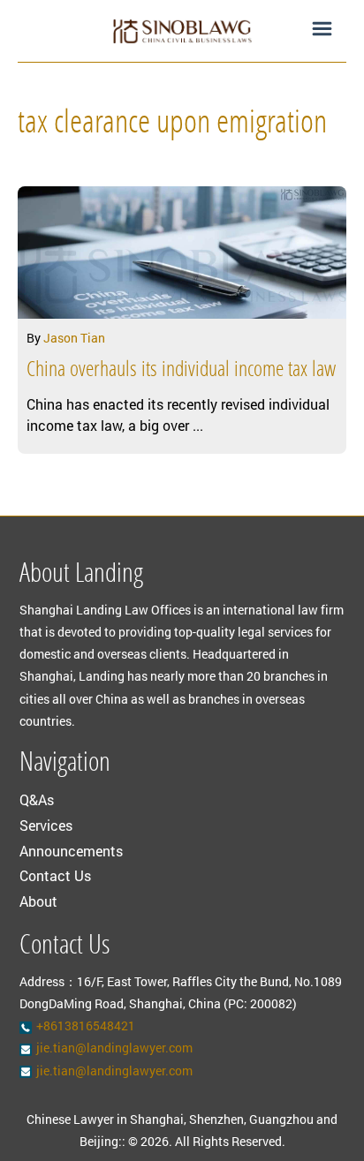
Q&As (36, 799)
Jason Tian (74, 337)
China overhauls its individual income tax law (181, 370)
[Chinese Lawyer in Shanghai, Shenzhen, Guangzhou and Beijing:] (182, 31)
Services (45, 825)
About (38, 901)
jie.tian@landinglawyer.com (114, 1047)
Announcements (71, 850)
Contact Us (55, 875)
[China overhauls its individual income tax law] (182, 252)
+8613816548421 (85, 1025)
